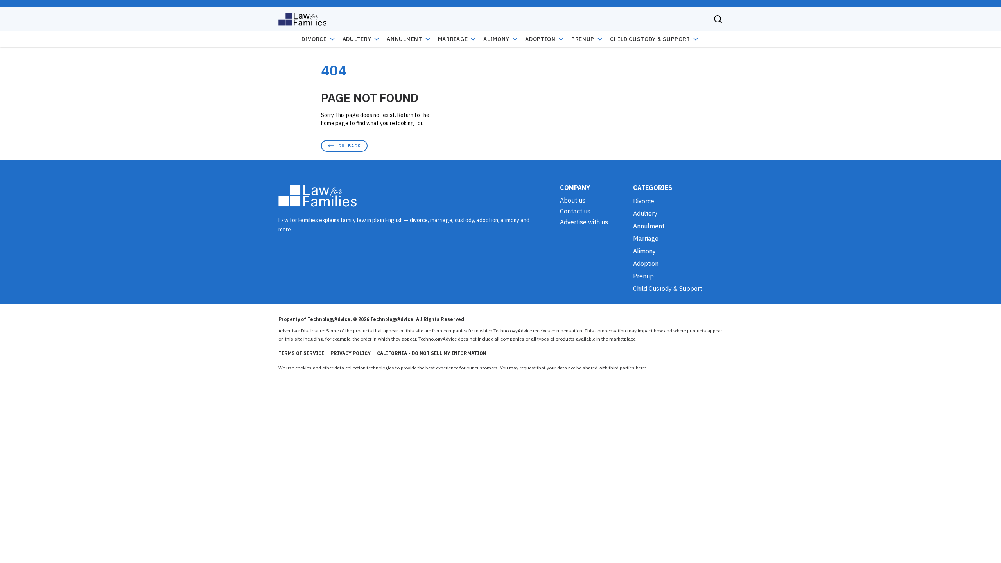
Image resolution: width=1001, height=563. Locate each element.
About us (572, 200)
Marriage (453, 39)
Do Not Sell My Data (669, 368)
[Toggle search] (718, 19)
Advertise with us (584, 222)
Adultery (357, 39)
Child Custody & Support (650, 39)
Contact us (575, 211)
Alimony (496, 39)
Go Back (349, 146)
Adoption (540, 39)
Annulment (404, 39)
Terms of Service (301, 353)
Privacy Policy (350, 353)
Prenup (582, 39)
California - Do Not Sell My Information (431, 353)
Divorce (314, 39)
